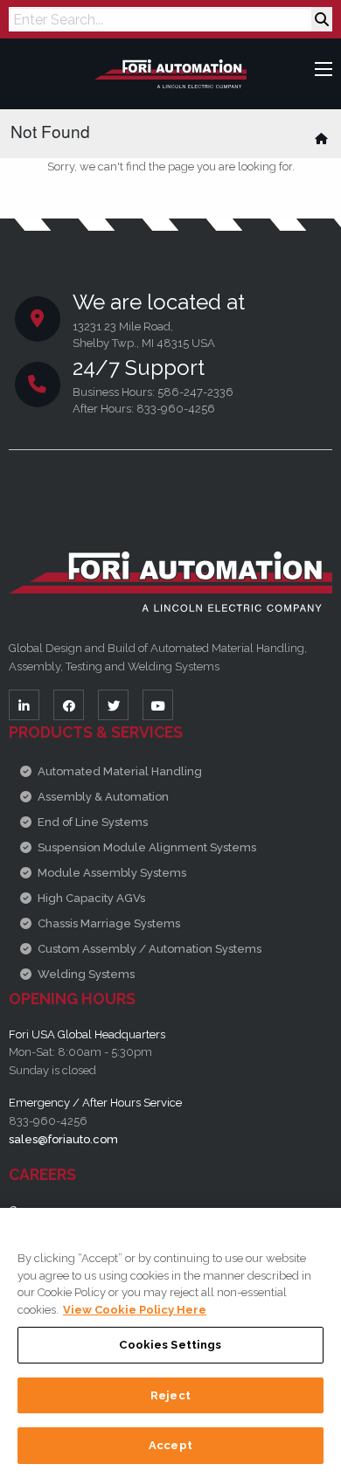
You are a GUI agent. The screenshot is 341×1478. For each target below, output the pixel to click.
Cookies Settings (170, 1344)
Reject (170, 1395)
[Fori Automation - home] (170, 73)
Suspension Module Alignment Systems (147, 847)
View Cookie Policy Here (134, 1309)
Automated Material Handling (120, 771)
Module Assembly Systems (112, 872)
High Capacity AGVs (91, 898)
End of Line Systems (93, 822)
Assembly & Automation (103, 796)
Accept (170, 1445)
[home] (323, 138)
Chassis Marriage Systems (109, 923)
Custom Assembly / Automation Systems (149, 948)
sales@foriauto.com (63, 1139)
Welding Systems (86, 974)
